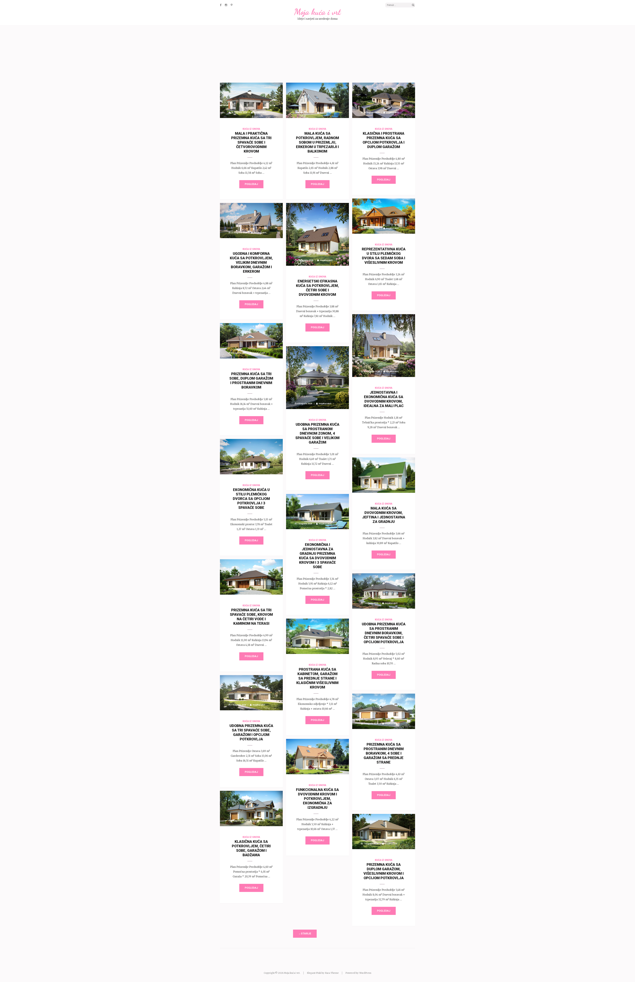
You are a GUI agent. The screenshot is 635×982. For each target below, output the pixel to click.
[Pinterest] (232, 5)
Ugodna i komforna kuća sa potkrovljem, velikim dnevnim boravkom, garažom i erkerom (251, 263)
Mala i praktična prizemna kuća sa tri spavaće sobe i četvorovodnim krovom (251, 142)
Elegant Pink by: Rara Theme (323, 973)
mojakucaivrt (260, 112)
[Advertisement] (317, 54)
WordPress (365, 973)
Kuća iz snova (251, 129)
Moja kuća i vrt (317, 11)
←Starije (304, 933)
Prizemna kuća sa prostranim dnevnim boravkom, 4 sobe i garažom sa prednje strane (384, 753)
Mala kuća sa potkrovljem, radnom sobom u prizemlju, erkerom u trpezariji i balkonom (317, 142)
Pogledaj (251, 184)
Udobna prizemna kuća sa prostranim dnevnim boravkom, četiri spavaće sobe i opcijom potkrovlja (383, 633)
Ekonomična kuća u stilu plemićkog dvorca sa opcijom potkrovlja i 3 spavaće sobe (251, 499)
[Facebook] (220, 5)
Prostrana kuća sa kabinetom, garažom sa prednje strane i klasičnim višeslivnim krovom (317, 678)
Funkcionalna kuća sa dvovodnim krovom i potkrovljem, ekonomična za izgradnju (317, 799)
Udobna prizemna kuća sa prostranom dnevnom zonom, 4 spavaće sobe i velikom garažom (317, 433)
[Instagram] (226, 5)
